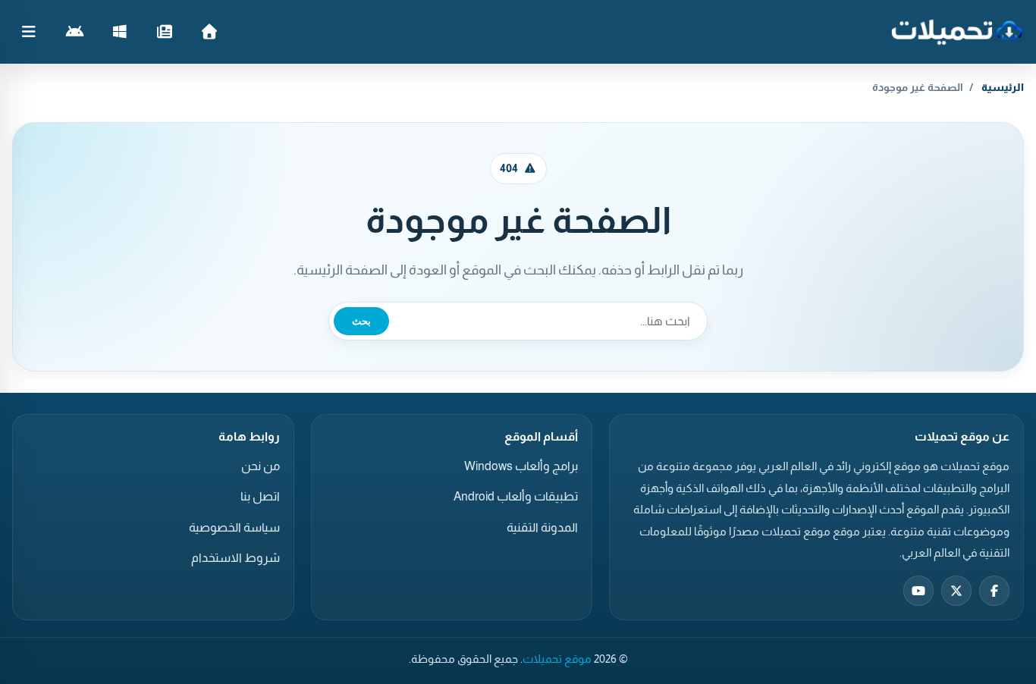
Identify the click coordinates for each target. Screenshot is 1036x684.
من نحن (260, 466)
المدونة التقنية (542, 527)
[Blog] (164, 31)
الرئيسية (1002, 87)
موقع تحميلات (557, 659)
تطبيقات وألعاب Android (516, 496)
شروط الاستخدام (235, 557)
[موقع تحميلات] (957, 32)
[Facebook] (994, 591)
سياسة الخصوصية (234, 527)
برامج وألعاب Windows (521, 466)
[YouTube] (918, 591)
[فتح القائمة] (29, 32)
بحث (361, 321)
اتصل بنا (260, 496)
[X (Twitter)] (956, 591)
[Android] (74, 31)
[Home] (208, 31)
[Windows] (119, 31)
